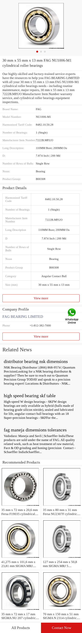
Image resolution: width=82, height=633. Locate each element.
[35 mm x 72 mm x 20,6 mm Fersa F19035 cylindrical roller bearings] (20, 506)
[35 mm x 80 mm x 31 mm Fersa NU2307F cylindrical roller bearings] (62, 506)
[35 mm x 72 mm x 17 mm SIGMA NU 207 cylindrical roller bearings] (20, 610)
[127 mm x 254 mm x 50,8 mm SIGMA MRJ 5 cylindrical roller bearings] (62, 558)
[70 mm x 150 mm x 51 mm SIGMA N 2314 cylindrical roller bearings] (62, 610)
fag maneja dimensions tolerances (35, 429)
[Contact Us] (72, 316)
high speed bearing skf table (30, 395)
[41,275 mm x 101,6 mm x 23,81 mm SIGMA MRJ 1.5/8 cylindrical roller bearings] (20, 558)
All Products (20, 628)
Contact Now (61, 628)
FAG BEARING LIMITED (22, 317)
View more (41, 298)
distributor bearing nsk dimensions (36, 361)
